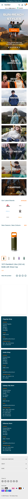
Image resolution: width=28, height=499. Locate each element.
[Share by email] (25, 276)
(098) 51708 (6, 367)
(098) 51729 (6, 334)
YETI (25, 225)
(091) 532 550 (6, 401)
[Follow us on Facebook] (2, 481)
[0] (25, 5)
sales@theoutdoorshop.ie (9, 338)
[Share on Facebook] (17, 276)
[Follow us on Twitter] (5, 481)
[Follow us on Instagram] (8, 481)
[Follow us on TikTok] (14, 481)
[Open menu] (2, 4)
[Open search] (19, 5)
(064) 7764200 (6, 438)
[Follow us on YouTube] (11, 481)
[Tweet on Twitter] (23, 276)
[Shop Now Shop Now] (14, 29)
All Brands (24, 200)
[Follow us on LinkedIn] (17, 481)
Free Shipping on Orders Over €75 (14, 1)
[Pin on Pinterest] (20, 276)
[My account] (22, 5)
